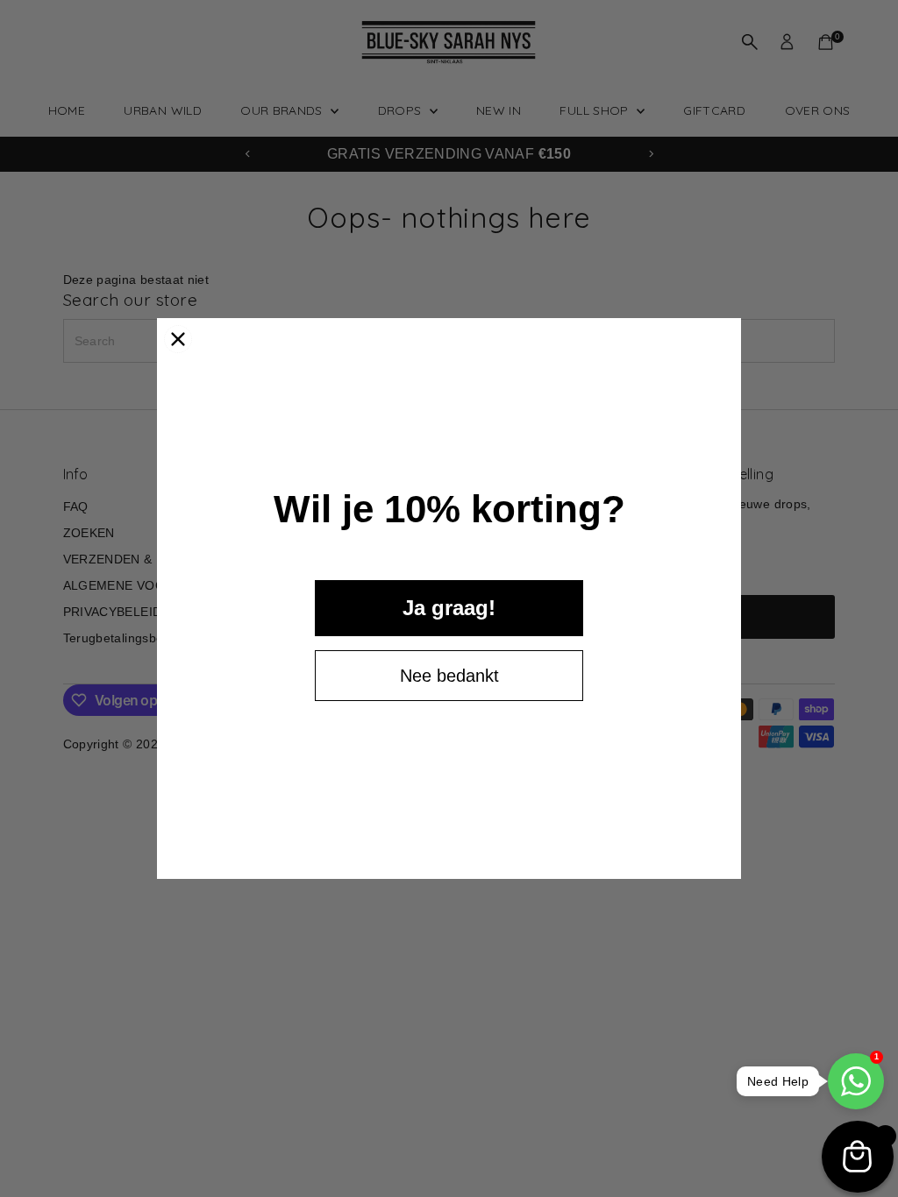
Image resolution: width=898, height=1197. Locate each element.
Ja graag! (449, 608)
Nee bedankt (449, 675)
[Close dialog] (178, 339)
